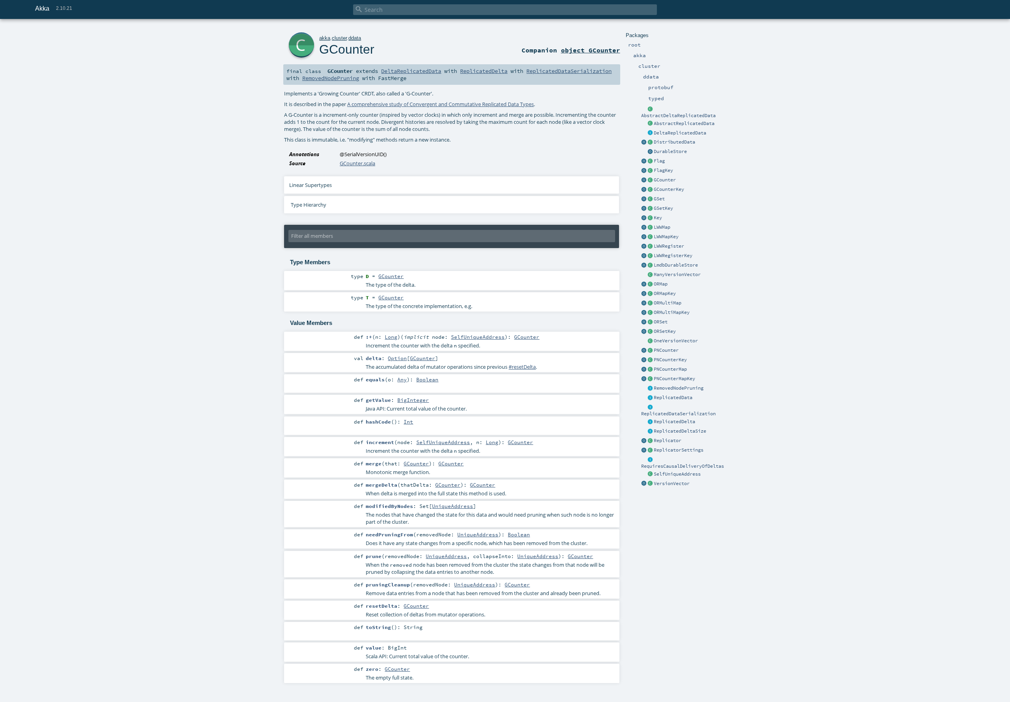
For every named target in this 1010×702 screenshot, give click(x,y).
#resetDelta (522, 366)
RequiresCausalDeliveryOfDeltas (682, 466)
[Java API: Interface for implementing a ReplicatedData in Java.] (650, 124)
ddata (354, 38)
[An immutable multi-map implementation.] (650, 303)
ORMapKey (665, 293)
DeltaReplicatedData (680, 133)
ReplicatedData (673, 397)
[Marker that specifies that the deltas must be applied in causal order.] (650, 460)
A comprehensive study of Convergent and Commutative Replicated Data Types (440, 104)
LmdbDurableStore (676, 265)
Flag (659, 161)
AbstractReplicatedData (684, 123)
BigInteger (413, 400)
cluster (339, 38)
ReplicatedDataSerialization (678, 413)
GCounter (665, 180)
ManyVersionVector (677, 274)
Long (391, 337)
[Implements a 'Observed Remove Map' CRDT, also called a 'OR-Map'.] (650, 284)
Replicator (667, 440)
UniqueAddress (452, 506)
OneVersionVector (676, 341)
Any (402, 379)
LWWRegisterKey (673, 255)
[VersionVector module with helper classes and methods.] (644, 484)
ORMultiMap (667, 303)
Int (408, 421)
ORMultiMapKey (672, 312)
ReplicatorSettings (678, 450)
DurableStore (670, 151)
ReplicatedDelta (674, 421)
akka (324, 38)
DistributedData (674, 142)
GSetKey (663, 208)
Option (397, 358)
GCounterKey (669, 189)
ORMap (661, 284)
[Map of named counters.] (650, 369)
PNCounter (666, 350)
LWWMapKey (666, 236)
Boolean (427, 379)
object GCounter (590, 50)
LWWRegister (669, 246)
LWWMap (662, 227)
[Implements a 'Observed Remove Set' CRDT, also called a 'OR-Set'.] (650, 322)
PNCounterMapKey (674, 378)
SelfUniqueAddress (677, 474)
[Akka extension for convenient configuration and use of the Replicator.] (650, 142)
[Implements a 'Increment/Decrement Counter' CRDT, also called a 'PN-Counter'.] (650, 350)
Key (658, 217)
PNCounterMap (670, 369)
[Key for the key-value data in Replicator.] (650, 218)
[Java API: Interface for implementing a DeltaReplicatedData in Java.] (650, 109)
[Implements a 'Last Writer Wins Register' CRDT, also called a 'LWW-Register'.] (650, 246)
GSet (659, 199)
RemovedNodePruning (678, 388)
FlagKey (663, 170)
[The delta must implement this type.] (650, 422)
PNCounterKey (670, 359)
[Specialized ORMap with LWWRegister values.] (650, 227)
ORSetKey (665, 331)
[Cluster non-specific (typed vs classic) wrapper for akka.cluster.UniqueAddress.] (650, 474)
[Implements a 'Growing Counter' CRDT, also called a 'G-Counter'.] (650, 180)
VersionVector (672, 483)
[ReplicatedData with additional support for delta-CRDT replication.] (650, 133)
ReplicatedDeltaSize (680, 431)
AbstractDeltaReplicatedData (678, 115)
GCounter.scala (357, 163)
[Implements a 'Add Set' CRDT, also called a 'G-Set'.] (650, 199)
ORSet (661, 322)
